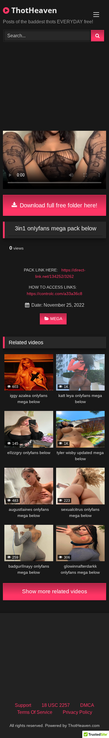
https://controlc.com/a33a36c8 (54, 293)
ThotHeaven (33, 10)
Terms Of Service (34, 712)
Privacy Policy (77, 712)
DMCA (87, 705)
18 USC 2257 (56, 705)
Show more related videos (54, 591)
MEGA (56, 318)
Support (23, 705)
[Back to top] (91, 720)
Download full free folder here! (57, 205)
